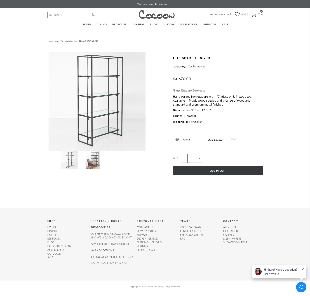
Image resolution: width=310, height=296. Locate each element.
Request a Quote (191, 231)
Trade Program (190, 227)
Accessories (55, 250)
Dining (52, 231)
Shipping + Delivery (149, 242)
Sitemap (142, 235)
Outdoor (54, 254)
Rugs (50, 242)
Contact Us (231, 231)
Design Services (148, 238)
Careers (228, 235)
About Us (229, 227)
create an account (220, 14)
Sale (50, 257)
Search (93, 14)
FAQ (182, 238)
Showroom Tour (235, 242)
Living (51, 227)
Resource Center (191, 235)
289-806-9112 (100, 227)
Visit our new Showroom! (152, 4)
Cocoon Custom (59, 246)
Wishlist (186, 140)
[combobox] (69, 15)
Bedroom (54, 238)
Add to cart (217, 170)
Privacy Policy (146, 231)
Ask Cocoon (215, 140)
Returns (142, 246)
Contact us (145, 227)
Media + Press (232, 238)
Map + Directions (102, 250)
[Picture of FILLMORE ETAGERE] (69, 161)
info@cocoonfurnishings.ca (111, 257)
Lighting (53, 235)
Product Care (146, 250)
